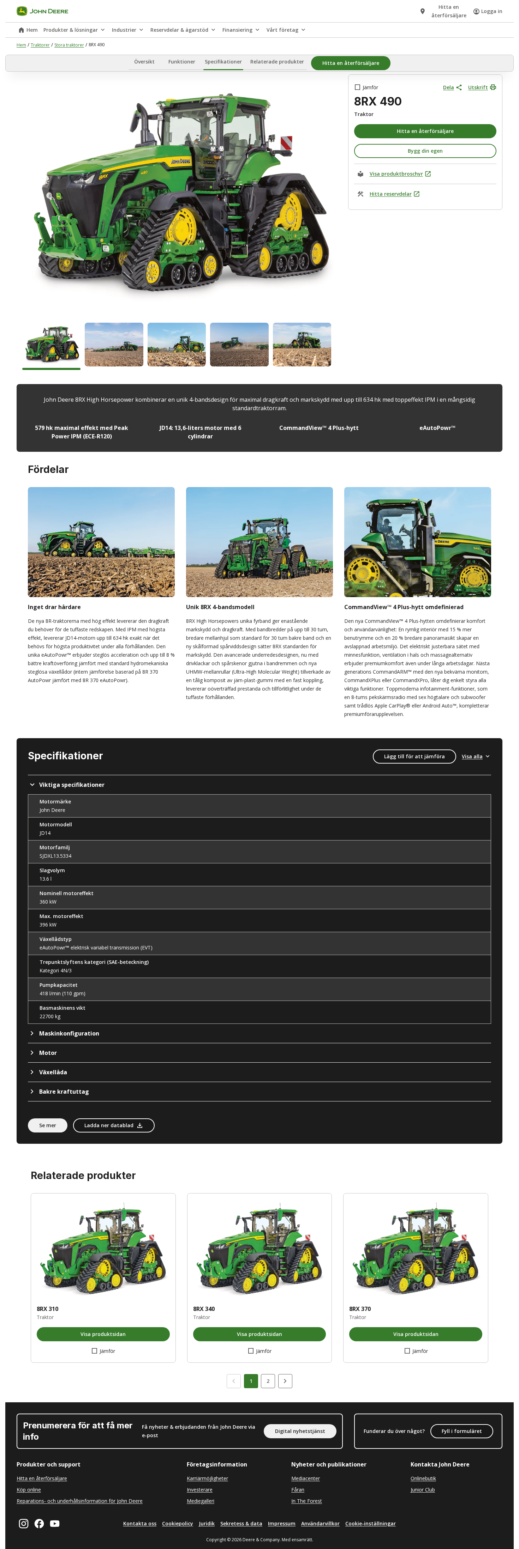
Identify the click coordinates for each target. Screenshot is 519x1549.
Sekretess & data (241, 1523)
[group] (51, 346)
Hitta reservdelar (391, 193)
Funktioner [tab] (181, 62)
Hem (32, 29)
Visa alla (472, 756)
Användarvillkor (320, 1523)
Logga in (491, 11)
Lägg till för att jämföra (414, 756)
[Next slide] (285, 1381)
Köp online (29, 1489)
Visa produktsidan (103, 1334)
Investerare (200, 1489)
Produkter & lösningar (70, 29)
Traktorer (40, 45)
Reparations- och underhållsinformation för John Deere (80, 1501)
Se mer (47, 1125)
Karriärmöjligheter (207, 1478)
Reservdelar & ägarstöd (179, 29)
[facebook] (39, 1524)
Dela (448, 87)
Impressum (282, 1523)
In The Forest (306, 1501)
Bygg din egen (425, 150)
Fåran (297, 1489)
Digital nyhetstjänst (300, 1431)
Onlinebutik (423, 1478)
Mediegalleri (200, 1501)
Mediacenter (305, 1478)
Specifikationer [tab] (223, 62)
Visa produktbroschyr (396, 173)
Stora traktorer (69, 45)
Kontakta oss (139, 1523)
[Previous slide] (234, 1381)
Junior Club (423, 1489)
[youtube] (55, 1524)
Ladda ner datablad (108, 1125)
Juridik (207, 1523)
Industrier (124, 29)
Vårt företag (282, 29)
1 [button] (251, 1381)
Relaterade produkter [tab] (277, 62)
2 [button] (268, 1381)
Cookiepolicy (177, 1523)
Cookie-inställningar (370, 1523)
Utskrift (478, 87)
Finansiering (237, 29)
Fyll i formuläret (462, 1431)
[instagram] (24, 1524)
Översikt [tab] (144, 62)
